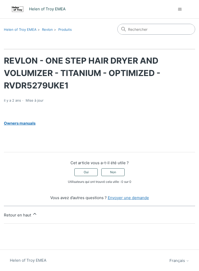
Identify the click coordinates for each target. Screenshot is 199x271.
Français (177, 260)
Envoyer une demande (128, 197)
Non (113, 172)
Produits (65, 29)
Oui (86, 172)
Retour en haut (18, 215)
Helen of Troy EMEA (20, 29)
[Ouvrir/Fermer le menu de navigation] (180, 9)
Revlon (47, 29)
